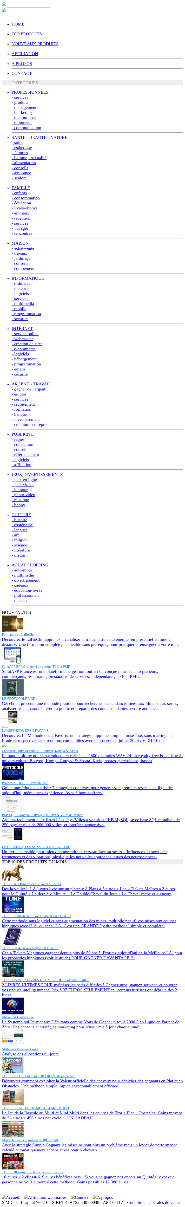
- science (19, 545)
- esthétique (22, 147)
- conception (22, 444)
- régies (18, 439)
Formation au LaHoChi (18, 634)
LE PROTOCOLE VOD (18, 699)
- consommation (26, 197)
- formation (21, 409)
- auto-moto (22, 570)
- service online (25, 333)
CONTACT (22, 73)
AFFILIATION (25, 53)
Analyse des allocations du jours (30, 1053)
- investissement (26, 419)
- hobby (18, 504)
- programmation (26, 313)
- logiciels (20, 293)
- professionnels (25, 595)
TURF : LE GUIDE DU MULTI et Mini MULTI (35, 1108)
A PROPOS (22, 63)
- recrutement (23, 404)
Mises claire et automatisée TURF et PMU (30, 1140)
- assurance (21, 172)
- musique (20, 499)
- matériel (20, 288)
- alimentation (24, 162)
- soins (17, 142)
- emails (19, 369)
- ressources (22, 122)
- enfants (19, 192)
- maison (19, 600)
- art (15, 534)
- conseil (19, 449)
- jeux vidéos (23, 484)
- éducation (21, 203)
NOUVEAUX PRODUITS (35, 43)
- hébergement (24, 359)
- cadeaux (20, 585)
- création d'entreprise (30, 424)
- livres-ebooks (25, 208)
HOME (18, 24)
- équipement (23, 268)
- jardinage (21, 258)
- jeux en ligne (24, 479)
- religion (20, 540)
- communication (26, 127)
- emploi (19, 394)
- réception (21, 218)
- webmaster (22, 338)
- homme (19, 157)
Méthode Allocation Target (20, 1049)
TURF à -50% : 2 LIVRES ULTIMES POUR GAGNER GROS (45, 980)
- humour (20, 489)
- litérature (21, 550)
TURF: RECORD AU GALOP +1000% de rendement (38, 1076)
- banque (19, 414)
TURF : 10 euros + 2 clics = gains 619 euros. (33, 1172)
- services (20, 97)
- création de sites (27, 343)
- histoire (19, 519)
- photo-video (23, 494)
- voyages (20, 228)
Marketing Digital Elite (18, 1017)
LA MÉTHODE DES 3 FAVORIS (25, 731)
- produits (20, 102)
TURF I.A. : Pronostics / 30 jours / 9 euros (31, 884)
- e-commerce (24, 117)
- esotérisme (22, 524)
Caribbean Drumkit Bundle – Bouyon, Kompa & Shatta (40, 751)
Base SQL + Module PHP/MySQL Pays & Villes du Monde (42, 815)
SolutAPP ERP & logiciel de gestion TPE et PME (36, 666)
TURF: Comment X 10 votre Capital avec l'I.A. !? (36, 916)
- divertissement (26, 580)
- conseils (20, 167)
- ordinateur (22, 283)
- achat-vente (23, 248)
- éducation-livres (27, 590)
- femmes (20, 152)
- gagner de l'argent (28, 389)
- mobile (19, 308)
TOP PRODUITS (27, 34)
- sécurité (20, 318)
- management (24, 107)
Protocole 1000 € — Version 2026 (25, 783)
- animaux (20, 213)
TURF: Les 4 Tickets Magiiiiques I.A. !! (30, 948)
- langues (19, 529)
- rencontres (22, 233)
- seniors (19, 177)
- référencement (25, 454)
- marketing (22, 112)
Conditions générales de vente (153, 1202)
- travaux (19, 253)
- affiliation (21, 464)
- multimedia (23, 303)
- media (18, 555)
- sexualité (37, 157)
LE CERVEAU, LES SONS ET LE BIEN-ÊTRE (36, 847)
